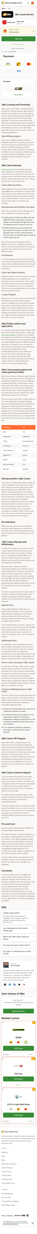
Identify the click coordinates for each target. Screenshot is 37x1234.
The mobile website (8, 335)
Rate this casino (18, 1011)
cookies (16, 1221)
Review (30, 1054)
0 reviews (19, 23)
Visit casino (18, 1048)
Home (3, 8)
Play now (18, 39)
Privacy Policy (24, 1223)
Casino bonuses (6, 169)
